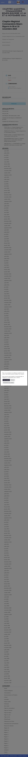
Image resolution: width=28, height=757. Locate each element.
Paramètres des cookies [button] (8, 382)
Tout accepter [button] (6, 380)
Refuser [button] (12, 380)
